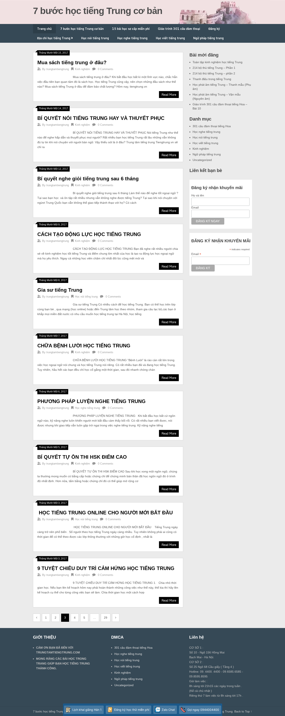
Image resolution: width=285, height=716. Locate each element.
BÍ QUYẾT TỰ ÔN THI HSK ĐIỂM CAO (82, 457)
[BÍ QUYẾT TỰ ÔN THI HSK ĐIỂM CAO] (53, 469)
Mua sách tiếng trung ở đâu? (72, 62)
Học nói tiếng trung (95, 38)
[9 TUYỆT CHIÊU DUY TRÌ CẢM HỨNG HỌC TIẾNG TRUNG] (53, 581)
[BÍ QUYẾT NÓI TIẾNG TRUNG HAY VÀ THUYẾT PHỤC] (53, 130)
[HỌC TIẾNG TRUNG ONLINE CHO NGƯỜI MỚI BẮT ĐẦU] (53, 525)
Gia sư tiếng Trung (59, 290)
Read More (168, 94)
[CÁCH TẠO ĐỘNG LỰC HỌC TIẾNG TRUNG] (53, 246)
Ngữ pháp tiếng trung (208, 38)
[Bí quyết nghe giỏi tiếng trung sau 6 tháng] (53, 191)
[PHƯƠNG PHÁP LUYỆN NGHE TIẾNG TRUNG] (53, 414)
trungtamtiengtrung (57, 69)
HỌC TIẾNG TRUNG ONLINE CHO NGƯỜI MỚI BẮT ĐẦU (105, 512)
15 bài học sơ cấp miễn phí (131, 28)
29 (105, 617)
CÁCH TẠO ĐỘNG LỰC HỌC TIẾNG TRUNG (89, 234)
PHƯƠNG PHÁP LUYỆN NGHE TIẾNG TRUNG (91, 401)
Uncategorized (202, 160)
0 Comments (105, 69)
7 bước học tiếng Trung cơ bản (97, 11)
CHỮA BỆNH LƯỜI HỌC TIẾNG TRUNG (83, 345)
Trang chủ (44, 28)
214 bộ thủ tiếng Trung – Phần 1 (214, 67)
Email (195, 207)
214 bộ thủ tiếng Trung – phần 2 (214, 73)
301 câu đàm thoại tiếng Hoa (212, 126)
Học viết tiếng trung (170, 38)
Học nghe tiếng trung (132, 38)
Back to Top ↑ (243, 711)
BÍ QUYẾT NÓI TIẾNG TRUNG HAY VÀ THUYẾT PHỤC (100, 118)
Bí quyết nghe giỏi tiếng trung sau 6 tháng (88, 178)
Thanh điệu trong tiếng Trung (212, 79)
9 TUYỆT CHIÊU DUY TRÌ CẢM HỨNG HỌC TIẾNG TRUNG (105, 568)
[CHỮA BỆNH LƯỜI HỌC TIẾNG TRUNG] (53, 358)
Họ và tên (197, 195)
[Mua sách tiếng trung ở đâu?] (53, 75)
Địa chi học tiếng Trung (53, 38)
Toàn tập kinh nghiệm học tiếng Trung (217, 62)
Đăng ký (214, 28)
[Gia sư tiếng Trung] (53, 302)
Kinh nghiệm (82, 69)
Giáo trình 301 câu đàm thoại (179, 28)
